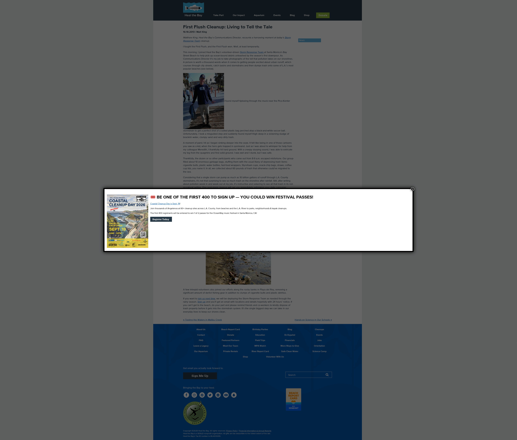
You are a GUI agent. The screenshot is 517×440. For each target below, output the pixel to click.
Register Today (161, 219)
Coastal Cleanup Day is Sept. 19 (165, 204)
